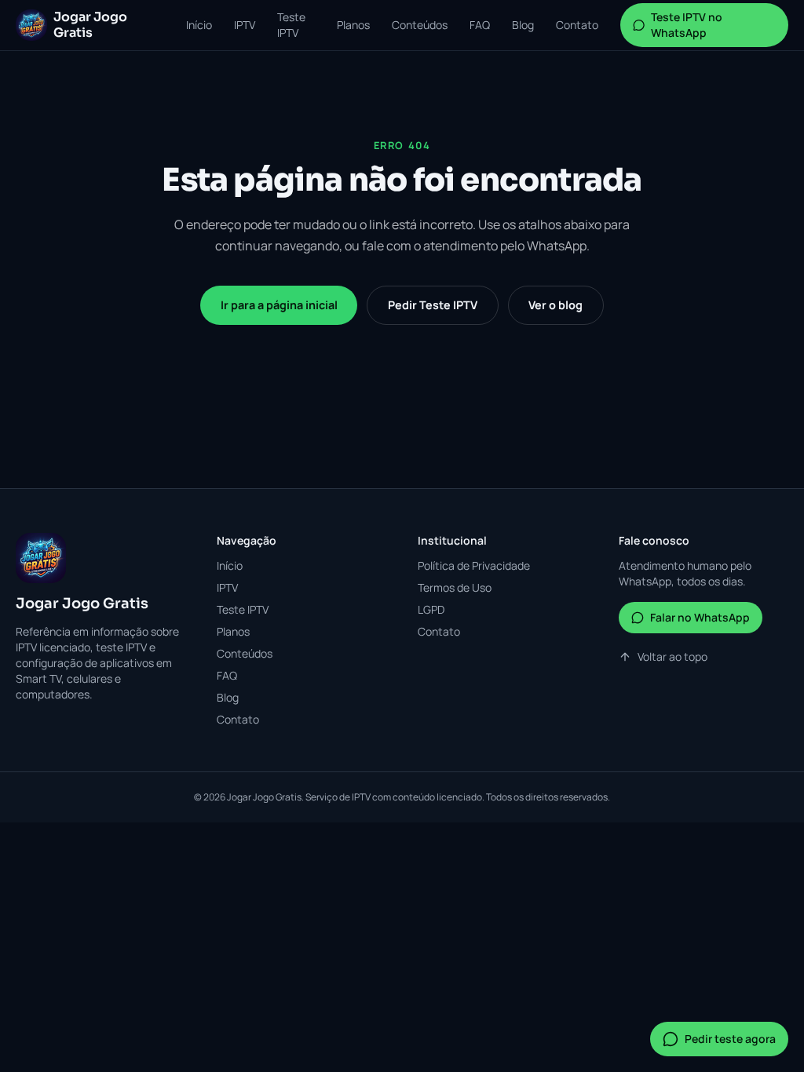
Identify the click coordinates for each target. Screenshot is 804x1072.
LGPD (431, 609)
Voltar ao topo (672, 656)
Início (199, 24)
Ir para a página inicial (279, 304)
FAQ (480, 24)
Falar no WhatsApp (700, 617)
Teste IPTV (291, 24)
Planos (353, 24)
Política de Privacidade (474, 565)
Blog (523, 24)
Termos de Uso (455, 587)
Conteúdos (420, 24)
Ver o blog (555, 304)
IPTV (244, 24)
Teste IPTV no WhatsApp (686, 24)
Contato (577, 24)
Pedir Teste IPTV (432, 304)
